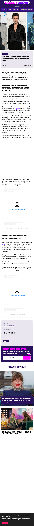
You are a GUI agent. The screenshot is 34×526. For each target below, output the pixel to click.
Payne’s (17, 109)
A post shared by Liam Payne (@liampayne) (17, 228)
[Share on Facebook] (4, 333)
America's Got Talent (14, 9)
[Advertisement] (17, 456)
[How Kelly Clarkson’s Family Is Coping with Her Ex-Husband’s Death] (17, 419)
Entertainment (6, 508)
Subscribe (26, 358)
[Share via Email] (15, 333)
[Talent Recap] (17, 2)
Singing (4, 506)
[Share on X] (7, 333)
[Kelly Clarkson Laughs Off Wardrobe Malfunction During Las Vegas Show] (17, 388)
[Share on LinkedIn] (12, 333)
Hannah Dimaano (8, 326)
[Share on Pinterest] (9, 333)
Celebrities (5, 510)
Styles (4, 244)
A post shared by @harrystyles (17, 314)
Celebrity (5, 53)
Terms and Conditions (25, 510)
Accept (5, 523)
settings (19, 520)
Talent (4, 503)
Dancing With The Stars (26, 9)
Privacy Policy (28, 508)
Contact (29, 506)
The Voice (4, 9)
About (30, 503)
